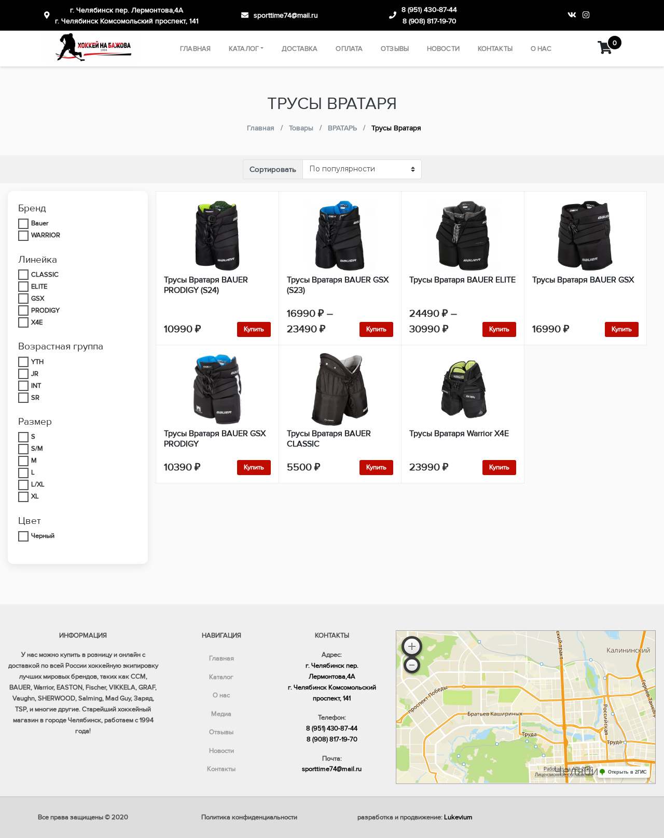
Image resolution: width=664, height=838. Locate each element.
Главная (195, 49)
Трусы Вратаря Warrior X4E (459, 433)
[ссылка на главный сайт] (91, 48)
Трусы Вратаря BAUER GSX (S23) (338, 285)
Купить (254, 329)
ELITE (39, 286)
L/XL (38, 484)
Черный (42, 536)
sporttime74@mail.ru (286, 15)
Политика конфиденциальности (249, 817)
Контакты (495, 49)
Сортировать (273, 169)
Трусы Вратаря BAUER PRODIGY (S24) (206, 285)
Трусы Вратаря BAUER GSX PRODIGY (215, 438)
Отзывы (395, 49)
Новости (443, 49)
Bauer (39, 223)
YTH (37, 362)
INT (36, 386)
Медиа (221, 714)
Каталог (244, 49)
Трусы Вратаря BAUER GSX (583, 280)
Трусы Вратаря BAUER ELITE (462, 280)
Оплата (349, 49)
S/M (37, 448)
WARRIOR (45, 235)
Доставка (299, 49)
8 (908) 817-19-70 (430, 21)
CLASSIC (45, 275)
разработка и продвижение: (415, 817)
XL (35, 496)
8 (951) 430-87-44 (429, 9)
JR (34, 374)
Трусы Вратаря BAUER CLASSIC (329, 438)
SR (35, 398)
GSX (37, 298)
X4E (37, 322)
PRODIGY (45, 310)
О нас (541, 49)
